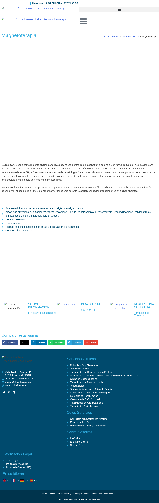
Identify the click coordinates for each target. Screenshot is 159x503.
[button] (119, 9)
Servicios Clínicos (130, 36)
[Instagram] (9, 392)
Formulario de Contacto (141, 314)
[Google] (13, 392)
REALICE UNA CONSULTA (144, 306)
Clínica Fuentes (112, 36)
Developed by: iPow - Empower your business (79, 499)
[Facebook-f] (4, 392)
